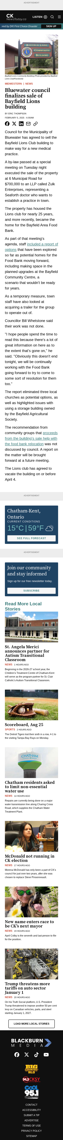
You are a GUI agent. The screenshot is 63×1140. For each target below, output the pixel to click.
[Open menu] (59, 17)
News (29, 83)
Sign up (51, 26)
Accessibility (31, 1110)
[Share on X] (14, 123)
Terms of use (31, 1125)
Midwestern (13, 83)
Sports (10, 729)
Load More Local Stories (31, 1023)
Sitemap (31, 1136)
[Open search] (52, 17)
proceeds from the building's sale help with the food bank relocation (31, 438)
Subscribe (31, 590)
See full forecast (31, 538)
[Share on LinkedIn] (21, 123)
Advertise (31, 1120)
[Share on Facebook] (7, 123)
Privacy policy (31, 1131)
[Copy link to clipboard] (35, 123)
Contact (31, 1105)
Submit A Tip (31, 1115)
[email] (28, 123)
